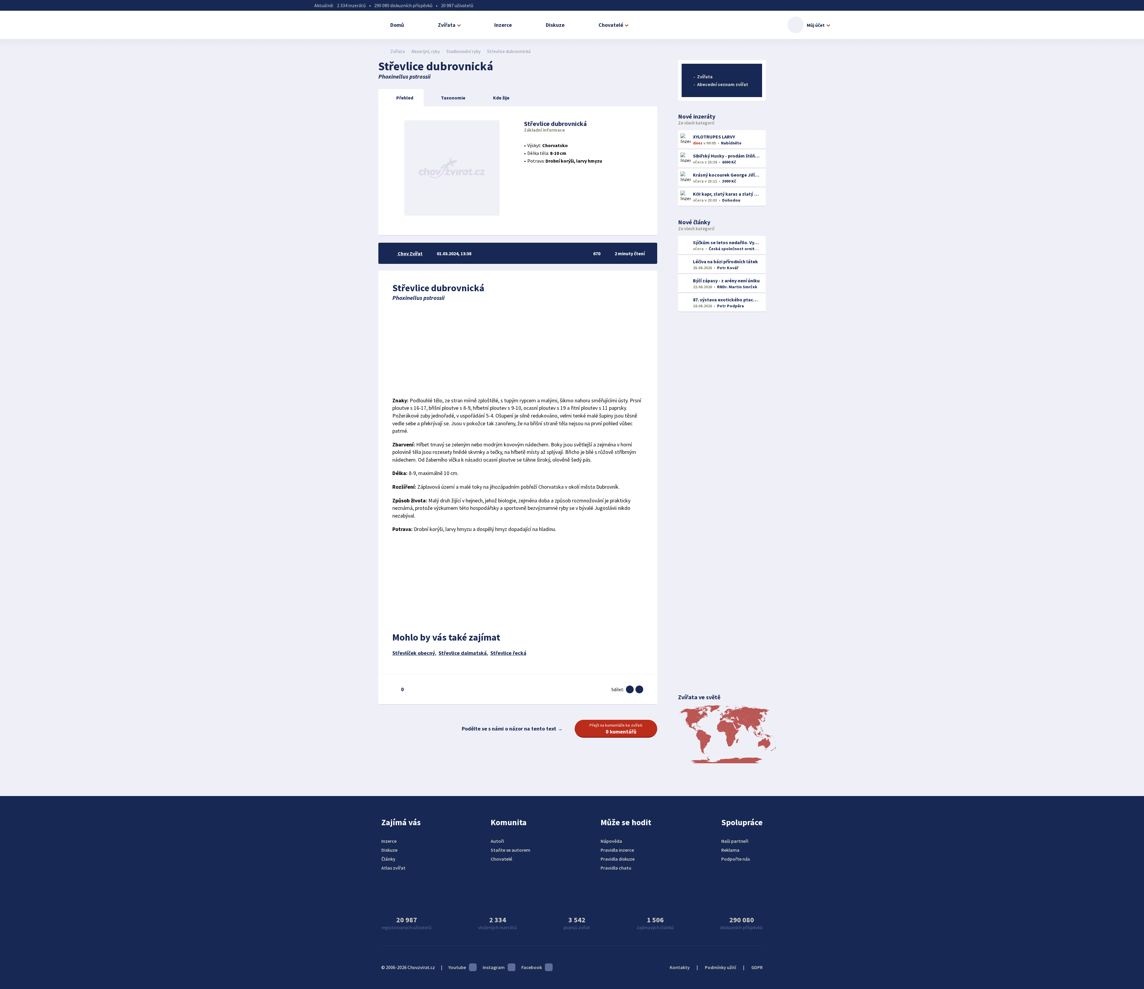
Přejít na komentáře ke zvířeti (616, 728)
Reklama (730, 850)
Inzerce (503, 24)
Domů (397, 24)
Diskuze (555, 24)
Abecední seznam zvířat (722, 84)
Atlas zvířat (393, 868)
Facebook (531, 967)
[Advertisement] (517, 349)
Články (388, 859)
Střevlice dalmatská (463, 653)
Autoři (497, 841)
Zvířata (447, 24)
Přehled (404, 98)
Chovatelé (611, 24)
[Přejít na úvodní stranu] (381, 51)
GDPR (757, 967)
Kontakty (680, 967)
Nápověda (611, 841)
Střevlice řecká (508, 653)
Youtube (457, 967)
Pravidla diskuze (618, 859)
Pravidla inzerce (617, 850)
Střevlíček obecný (413, 653)
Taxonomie (453, 98)
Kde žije (501, 98)
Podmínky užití (720, 967)
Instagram (494, 967)
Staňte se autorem (510, 850)
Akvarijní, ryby (425, 51)
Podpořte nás (735, 859)
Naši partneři (734, 841)
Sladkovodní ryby (463, 51)
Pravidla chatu (616, 868)
